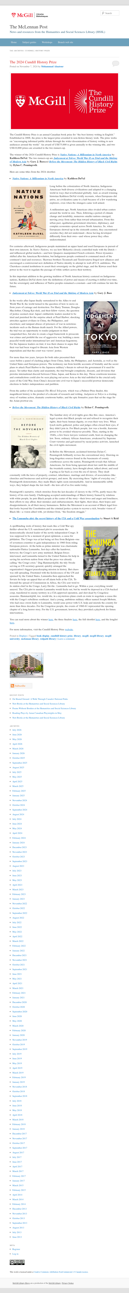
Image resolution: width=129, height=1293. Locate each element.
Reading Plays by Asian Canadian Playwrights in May (37, 712)
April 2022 (17, 936)
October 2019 (18, 1044)
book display (43, 635)
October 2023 (18, 856)
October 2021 (18, 964)
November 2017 (19, 1138)
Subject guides (29, 42)
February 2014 (19, 1204)
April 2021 (17, 983)
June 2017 (17, 1161)
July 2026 (17, 729)
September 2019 (19, 1049)
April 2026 (17, 743)
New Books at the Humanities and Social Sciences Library (38, 703)
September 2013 (19, 1222)
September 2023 (19, 861)
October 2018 (18, 1091)
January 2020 (18, 1035)
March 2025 (18, 786)
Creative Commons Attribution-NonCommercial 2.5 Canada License (61, 1271)
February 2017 (19, 1175)
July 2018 (17, 1100)
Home (14, 42)
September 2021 (19, 969)
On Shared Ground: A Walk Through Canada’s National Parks (40, 698)
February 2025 (19, 790)
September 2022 (19, 912)
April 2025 (17, 781)
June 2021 (17, 973)
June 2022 (17, 927)
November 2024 (19, 800)
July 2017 (17, 1157)
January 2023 (18, 898)
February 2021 (19, 992)
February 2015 (19, 1189)
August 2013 (18, 1227)
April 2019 (17, 1067)
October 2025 (18, 757)
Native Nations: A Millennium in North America (85, 154)
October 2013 (18, 1218)
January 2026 (18, 753)
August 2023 (18, 865)
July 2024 (17, 818)
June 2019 (17, 1058)
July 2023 (17, 870)
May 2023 (17, 880)
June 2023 (17, 875)
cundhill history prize (62, 635)
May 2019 (17, 1063)
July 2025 (17, 772)
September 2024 (19, 809)
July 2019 (17, 1053)
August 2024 (18, 814)
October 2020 (18, 1006)
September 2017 (19, 1147)
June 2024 (17, 823)
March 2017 (18, 1171)
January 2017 (18, 1180)
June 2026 (17, 734)
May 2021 (17, 978)
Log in (15, 1253)
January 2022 (18, 950)
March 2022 (18, 941)
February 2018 (19, 1124)
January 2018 (18, 1128)
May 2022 (17, 931)
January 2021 (18, 997)
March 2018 (18, 1119)
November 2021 (19, 959)
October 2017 (18, 1143)
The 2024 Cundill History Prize (33, 61)
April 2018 (17, 1114)
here (51, 619)
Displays (23, 635)
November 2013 (19, 1213)
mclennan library (30, 638)
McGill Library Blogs (21, 1283)
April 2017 (17, 1166)
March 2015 (18, 1185)
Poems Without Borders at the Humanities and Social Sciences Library (44, 708)
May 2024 (17, 828)
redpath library (48, 638)
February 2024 (19, 837)
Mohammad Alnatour (52, 66)
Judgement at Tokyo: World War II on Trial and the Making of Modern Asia (53, 293)
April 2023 (17, 884)
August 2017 (18, 1152)
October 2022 (18, 908)
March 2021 (18, 988)
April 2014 (17, 1194)
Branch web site (65, 42)
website (69, 629)
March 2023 (18, 889)
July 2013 (17, 1232)
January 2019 (18, 1081)
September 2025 (19, 762)
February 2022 (19, 945)
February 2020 (19, 1030)
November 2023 (19, 851)
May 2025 (17, 776)
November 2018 (19, 1086)
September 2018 (19, 1095)
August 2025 (18, 767)
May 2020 (17, 1020)
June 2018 (17, 1105)
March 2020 (18, 1025)
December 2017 (19, 1133)
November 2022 (19, 903)
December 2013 (19, 1208)
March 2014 (18, 1199)
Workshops (47, 42)
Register (16, 1249)
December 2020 (19, 1002)
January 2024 (18, 842)
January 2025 (18, 795)
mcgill (85, 635)
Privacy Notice (68, 1283)
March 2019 (18, 1072)
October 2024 (18, 804)
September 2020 (19, 1011)
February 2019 (19, 1077)
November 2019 (19, 1039)
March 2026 (18, 748)
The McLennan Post (29, 26)
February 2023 (19, 894)
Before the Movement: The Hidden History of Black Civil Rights (83, 161)
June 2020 (17, 1016)
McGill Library (55, 1283)
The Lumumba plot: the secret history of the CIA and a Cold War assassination (55, 518)
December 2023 (19, 847)
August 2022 (18, 917)
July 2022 (17, 922)
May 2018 (17, 1110)
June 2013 (17, 1236)
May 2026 (17, 739)
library (77, 635)
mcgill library (97, 635)
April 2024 (17, 833)
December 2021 (19, 955)
